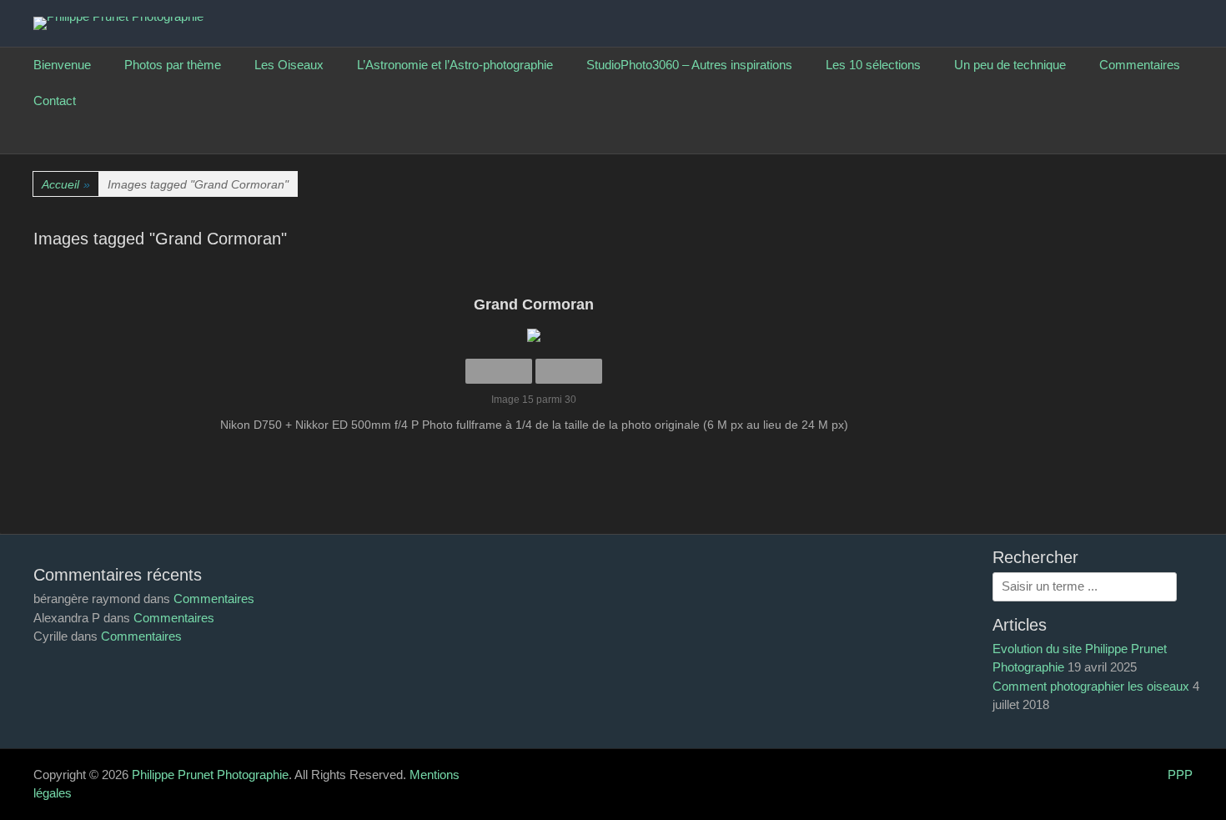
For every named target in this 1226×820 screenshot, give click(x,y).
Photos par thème (172, 65)
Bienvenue (62, 65)
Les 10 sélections (873, 65)
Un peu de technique (1010, 65)
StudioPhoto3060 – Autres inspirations (689, 65)
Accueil (66, 184)
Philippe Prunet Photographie (210, 774)
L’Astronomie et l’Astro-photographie (455, 65)
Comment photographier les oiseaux (1090, 686)
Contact (54, 100)
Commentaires (1139, 65)
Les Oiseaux (289, 65)
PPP (1180, 774)
